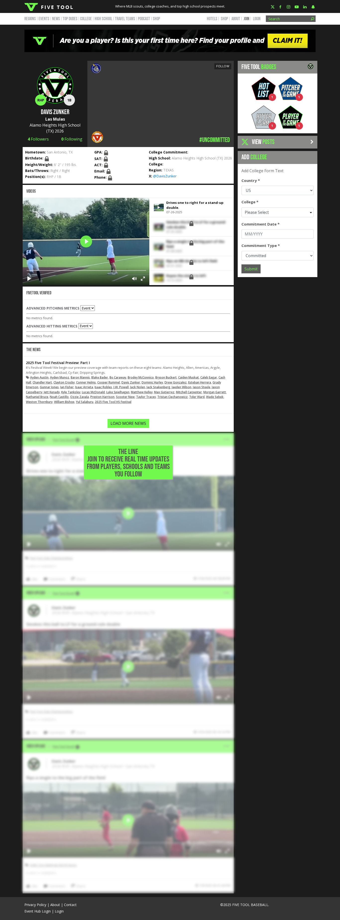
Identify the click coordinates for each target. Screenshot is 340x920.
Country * (250, 180)
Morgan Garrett (214, 392)
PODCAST (144, 19)
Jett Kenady (52, 392)
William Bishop (64, 402)
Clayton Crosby (64, 382)
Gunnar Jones (49, 387)
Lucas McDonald (93, 392)
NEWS (56, 19)
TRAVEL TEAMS (125, 19)
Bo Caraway (118, 377)
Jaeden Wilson (181, 387)
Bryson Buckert (166, 377)
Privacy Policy (35, 904)
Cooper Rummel (108, 382)
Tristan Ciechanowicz (172, 397)
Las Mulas (55, 119)
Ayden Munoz (59, 377)
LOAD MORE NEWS (128, 423)
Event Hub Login (37, 911)
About (55, 904)
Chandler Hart (42, 382)
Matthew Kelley (142, 392)
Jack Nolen (137, 387)
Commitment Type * (260, 245)
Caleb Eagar (208, 377)
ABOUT (235, 19)
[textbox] (277, 212)
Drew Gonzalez (176, 382)
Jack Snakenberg (158, 387)
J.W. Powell (121, 387)
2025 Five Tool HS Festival (113, 402)
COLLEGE (86, 19)
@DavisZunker (164, 176)
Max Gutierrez (164, 392)
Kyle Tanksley (70, 392)
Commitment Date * (260, 224)
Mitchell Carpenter (189, 392)
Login (257, 19)
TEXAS (168, 170)
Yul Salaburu (84, 402)
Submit (251, 269)
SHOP (156, 19)
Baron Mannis (80, 377)
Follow (222, 66)
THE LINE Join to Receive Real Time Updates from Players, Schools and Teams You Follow (128, 463)
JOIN (246, 19)
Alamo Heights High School (55, 125)
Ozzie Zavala (79, 397)
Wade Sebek (215, 397)
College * (249, 201)
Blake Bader (99, 377)
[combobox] (277, 212)
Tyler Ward (197, 397)
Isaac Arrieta (84, 387)
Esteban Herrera (199, 382)
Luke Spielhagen (117, 392)
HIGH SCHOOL (103, 19)
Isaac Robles (103, 387)
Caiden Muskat (188, 377)
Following (71, 139)
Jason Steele (201, 387)
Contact (70, 904)
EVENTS (44, 19)
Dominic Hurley (152, 382)
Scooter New (125, 397)
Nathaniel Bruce (37, 397)
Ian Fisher (67, 387)
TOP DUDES (70, 19)
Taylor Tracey (146, 397)
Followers (38, 139)
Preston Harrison (102, 397)
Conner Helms (86, 382)
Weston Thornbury (39, 402)
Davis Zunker (130, 382)
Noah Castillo (59, 397)
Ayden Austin (39, 377)
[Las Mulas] (96, 68)
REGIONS (30, 19)
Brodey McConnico (141, 377)
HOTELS (212, 19)
